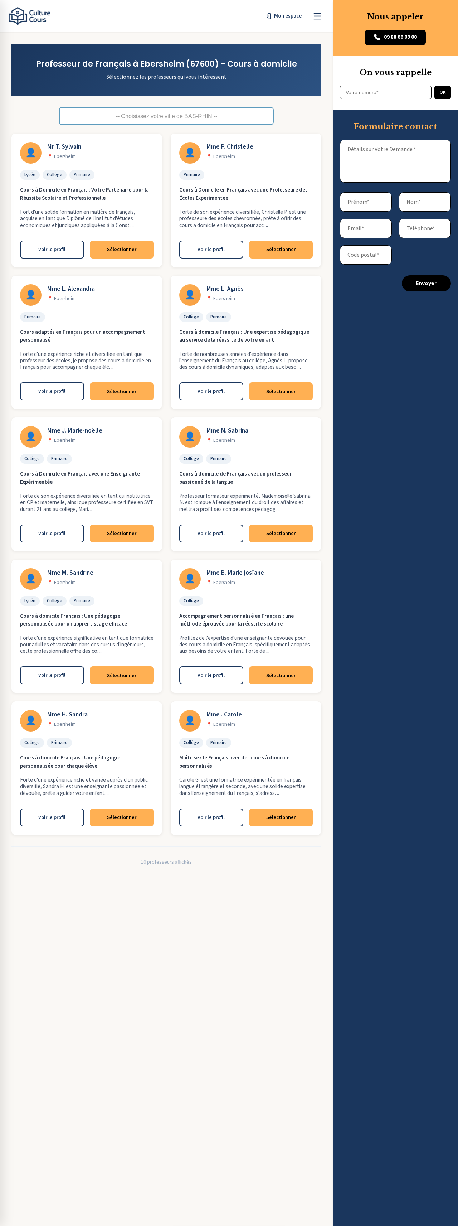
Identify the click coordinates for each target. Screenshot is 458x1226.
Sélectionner (121, 249)
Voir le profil (51, 249)
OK (442, 92)
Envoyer (426, 283)
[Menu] (317, 16)
